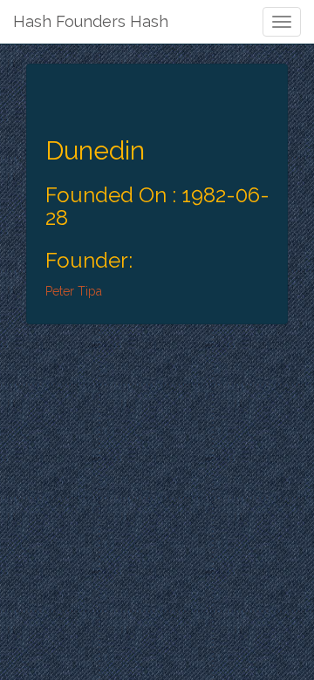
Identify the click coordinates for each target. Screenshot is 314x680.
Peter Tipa (73, 291)
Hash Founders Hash (90, 21)
